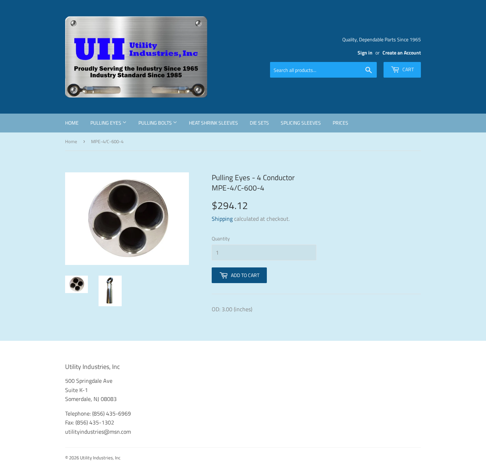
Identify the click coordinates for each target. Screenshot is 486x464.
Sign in (365, 52)
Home (72, 122)
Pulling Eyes (106, 122)
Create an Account (401, 52)
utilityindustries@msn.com (98, 431)
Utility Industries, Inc (100, 457)
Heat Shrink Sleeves (213, 122)
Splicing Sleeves (301, 122)
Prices (340, 122)
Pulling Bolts (155, 122)
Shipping (222, 218)
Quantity (221, 238)
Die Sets (259, 122)
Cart (407, 69)
